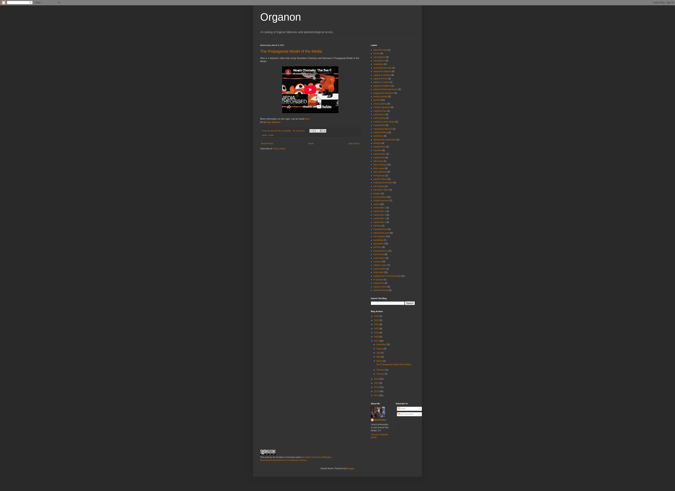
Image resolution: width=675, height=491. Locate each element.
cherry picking (380, 104)
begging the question (384, 93)
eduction (378, 150)
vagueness (379, 283)
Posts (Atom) (279, 148)
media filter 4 (380, 218)
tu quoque (378, 279)
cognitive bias (380, 111)
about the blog (380, 50)
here (307, 119)
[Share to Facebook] (321, 131)
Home (311, 143)
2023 (377, 316)
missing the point (382, 233)
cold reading (379, 118)
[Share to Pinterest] (324, 131)
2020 (377, 328)
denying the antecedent (385, 139)
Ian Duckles (380, 420)
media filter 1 (380, 208)
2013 (377, 391)
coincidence (379, 114)
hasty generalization (383, 182)
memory (377, 225)
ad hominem (379, 57)
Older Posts (353, 143)
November (382, 344)
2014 (377, 387)
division (377, 143)
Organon (280, 17)
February (381, 370)
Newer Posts (267, 143)
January (381, 374)
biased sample (381, 96)
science (377, 261)
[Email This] (311, 131)
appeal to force (381, 78)
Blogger (350, 468)
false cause (379, 168)
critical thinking (381, 132)
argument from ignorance (386, 89)
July (379, 352)
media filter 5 (380, 222)
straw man (378, 272)
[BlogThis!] (314, 131)
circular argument (382, 107)
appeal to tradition (382, 86)
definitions (378, 136)
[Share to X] (318, 131)
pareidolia (378, 240)
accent (377, 53)
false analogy (380, 164)
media (270, 135)
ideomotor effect (381, 190)
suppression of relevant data (387, 276)
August (380, 348)
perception (379, 243)
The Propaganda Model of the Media (291, 51)
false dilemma (380, 172)
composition (379, 125)
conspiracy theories (383, 129)
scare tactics (379, 258)
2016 (377, 379)
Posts (403, 408)
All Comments (406, 414)
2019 (377, 332)
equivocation (380, 154)
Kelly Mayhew (273, 122)
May (379, 357)
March (380, 361)
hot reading (379, 186)
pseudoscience (381, 251)
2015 (377, 383)
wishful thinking (381, 290)
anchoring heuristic (383, 68)
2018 (377, 336)
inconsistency (380, 197)
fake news (378, 161)
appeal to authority (382, 71)
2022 (377, 320)
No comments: (299, 131)
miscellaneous (380, 229)
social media (380, 269)
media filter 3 (380, 215)
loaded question (381, 200)
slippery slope (380, 265)
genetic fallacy (380, 179)
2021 (377, 324)
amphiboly (379, 64)
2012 (377, 395)
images (377, 193)
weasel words (380, 287)
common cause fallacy (384, 122)
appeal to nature (381, 82)
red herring (379, 254)
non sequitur (379, 236)
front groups (379, 175)
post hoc (378, 247)
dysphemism (380, 146)
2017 (377, 341)
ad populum (379, 60)
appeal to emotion (382, 75)
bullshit (377, 100)
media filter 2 (380, 211)
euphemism (379, 157)
